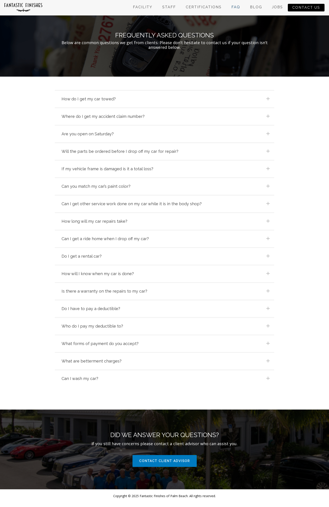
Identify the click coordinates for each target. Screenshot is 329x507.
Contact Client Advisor (164, 461)
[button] (164, 99)
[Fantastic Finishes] (23, 7)
